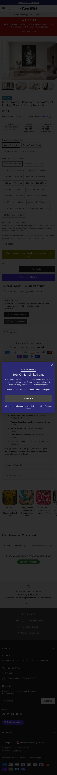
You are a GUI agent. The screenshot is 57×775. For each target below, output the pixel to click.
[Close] (51, 365)
